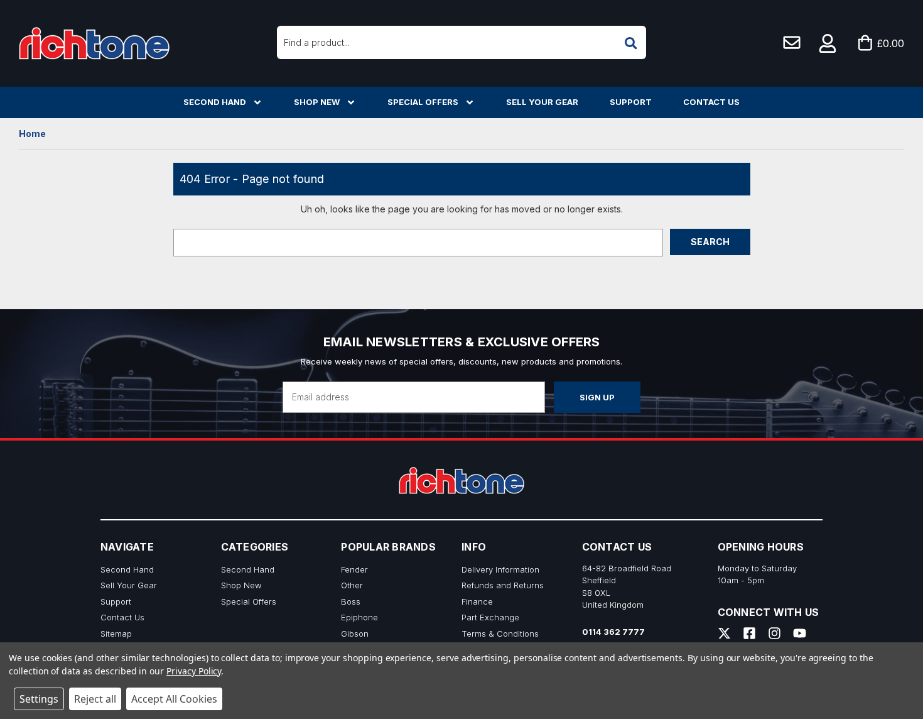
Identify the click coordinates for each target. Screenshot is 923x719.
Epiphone (359, 617)
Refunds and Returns (503, 585)
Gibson (355, 633)
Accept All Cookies (174, 699)
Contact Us (711, 102)
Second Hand (214, 102)
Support (631, 102)
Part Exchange (490, 617)
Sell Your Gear (542, 102)
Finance (477, 601)
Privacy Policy (193, 671)
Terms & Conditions (500, 633)
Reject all (95, 699)
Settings (38, 699)
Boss (350, 601)
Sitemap (116, 633)
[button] (828, 43)
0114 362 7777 (613, 632)
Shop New (317, 102)
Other (352, 585)
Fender (354, 569)
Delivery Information (500, 569)
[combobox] (461, 42)
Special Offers (422, 102)
